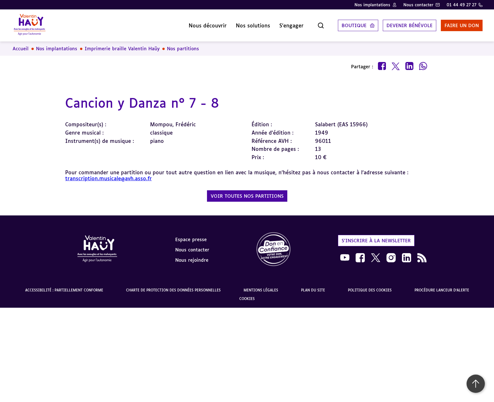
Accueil (21, 48)
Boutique (354, 25)
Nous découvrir (208, 25)
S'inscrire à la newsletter (376, 240)
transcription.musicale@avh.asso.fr (108, 178)
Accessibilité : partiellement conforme (64, 290)
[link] (273, 249)
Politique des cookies (370, 290)
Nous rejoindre (191, 260)
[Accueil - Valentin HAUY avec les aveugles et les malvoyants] (97, 249)
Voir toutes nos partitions (247, 196)
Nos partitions (183, 48)
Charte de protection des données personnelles (173, 290)
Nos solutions (253, 25)
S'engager (291, 25)
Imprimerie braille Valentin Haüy (122, 48)
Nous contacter (418, 4)
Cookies (247, 299)
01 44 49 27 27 (461, 4)
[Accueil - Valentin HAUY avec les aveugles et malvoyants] (29, 25)
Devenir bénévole (410, 25)
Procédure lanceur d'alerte (442, 290)
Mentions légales (261, 290)
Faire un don (462, 25)
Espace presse (191, 239)
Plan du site (313, 290)
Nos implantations (372, 4)
